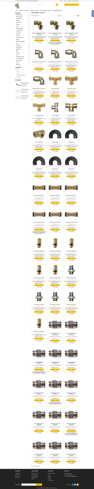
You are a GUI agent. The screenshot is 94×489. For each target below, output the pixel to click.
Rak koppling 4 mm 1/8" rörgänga (55, 363)
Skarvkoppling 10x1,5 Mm (71, 222)
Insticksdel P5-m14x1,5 (55, 304)
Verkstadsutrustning (20, 56)
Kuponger (49, 479)
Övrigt (17, 62)
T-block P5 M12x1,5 (39, 142)
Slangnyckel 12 (55, 168)
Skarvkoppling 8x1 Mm (39, 195)
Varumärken (18, 67)
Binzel (18, 71)
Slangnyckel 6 (71, 142)
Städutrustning (19, 47)
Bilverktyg (18, 64)
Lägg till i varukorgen (39, 40)
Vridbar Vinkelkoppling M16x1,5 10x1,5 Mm (55, 34)
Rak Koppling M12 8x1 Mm (39, 277)
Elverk (17, 26)
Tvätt (17, 54)
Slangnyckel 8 (55, 142)
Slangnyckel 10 (71, 168)
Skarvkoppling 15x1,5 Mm (39, 222)
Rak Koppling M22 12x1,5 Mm (55, 251)
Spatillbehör (18, 49)
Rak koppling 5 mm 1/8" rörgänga (55, 393)
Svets (17, 51)
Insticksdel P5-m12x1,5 (71, 304)
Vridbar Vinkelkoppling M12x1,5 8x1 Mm (71, 34)
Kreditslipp (50, 476)
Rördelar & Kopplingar (20, 41)
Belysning (18, 20)
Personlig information (51, 473)
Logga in (69, 0)
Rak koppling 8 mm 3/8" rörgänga (71, 393)
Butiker (32, 479)
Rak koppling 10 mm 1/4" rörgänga (55, 334)
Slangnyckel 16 (39, 168)
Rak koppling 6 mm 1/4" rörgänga (39, 424)
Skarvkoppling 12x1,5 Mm (55, 222)
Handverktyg (18, 31)
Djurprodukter (18, 22)
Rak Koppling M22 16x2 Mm (39, 251)
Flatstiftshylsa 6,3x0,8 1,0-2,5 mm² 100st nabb (25, 89)
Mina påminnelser (51, 480)
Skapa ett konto (76, 0)
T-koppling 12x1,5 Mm (71, 88)
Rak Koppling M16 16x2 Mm (39, 331)
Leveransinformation (35, 473)
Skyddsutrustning (19, 30)
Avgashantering (19, 14)
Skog (17, 43)
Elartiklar (18, 24)
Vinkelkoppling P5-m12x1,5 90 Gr (55, 61)
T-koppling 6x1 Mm (55, 88)
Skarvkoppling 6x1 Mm (55, 195)
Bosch (18, 73)
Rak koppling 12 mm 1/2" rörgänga (39, 455)
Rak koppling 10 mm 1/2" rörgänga (39, 393)
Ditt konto (50, 470)
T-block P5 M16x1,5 (55, 115)
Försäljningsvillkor (34, 474)
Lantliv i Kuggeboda (34, 476)
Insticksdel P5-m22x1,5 (71, 277)
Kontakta (66, 470)
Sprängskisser (17, 473)
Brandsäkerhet (19, 18)
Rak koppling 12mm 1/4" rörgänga (71, 334)
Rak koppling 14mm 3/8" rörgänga (71, 424)
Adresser (49, 477)
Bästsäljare (18, 80)
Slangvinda (18, 45)
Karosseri (18, 35)
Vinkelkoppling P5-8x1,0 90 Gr (71, 61)
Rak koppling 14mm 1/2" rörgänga (39, 363)
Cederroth (19, 77)
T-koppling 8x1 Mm (39, 115)
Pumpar (17, 39)
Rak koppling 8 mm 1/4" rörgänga (55, 455)
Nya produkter (17, 476)
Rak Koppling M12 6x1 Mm (55, 277)
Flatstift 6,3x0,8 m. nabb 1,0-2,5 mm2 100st (25, 95)
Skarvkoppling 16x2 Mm (71, 195)
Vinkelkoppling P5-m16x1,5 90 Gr (39, 61)
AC (17, 69)
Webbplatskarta (34, 477)
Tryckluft (18, 52)
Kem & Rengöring (19, 37)
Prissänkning (17, 474)
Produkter (17, 13)
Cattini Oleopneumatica (21, 75)
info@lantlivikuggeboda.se (33, 0)
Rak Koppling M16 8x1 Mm (71, 251)
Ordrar (49, 474)
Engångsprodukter (19, 28)
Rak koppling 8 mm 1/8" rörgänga (71, 363)
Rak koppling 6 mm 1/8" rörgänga (55, 424)
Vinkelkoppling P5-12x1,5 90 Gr (39, 88)
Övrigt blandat (19, 60)
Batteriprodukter (19, 16)
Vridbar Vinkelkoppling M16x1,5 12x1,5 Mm (39, 34)
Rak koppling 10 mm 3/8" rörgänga (71, 455)
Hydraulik (18, 33)
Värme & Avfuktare (19, 58)
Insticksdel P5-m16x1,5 (39, 304)
